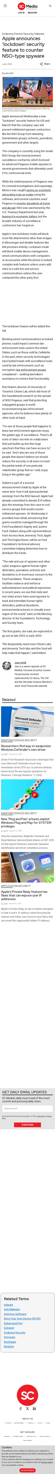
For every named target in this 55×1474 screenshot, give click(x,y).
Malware (39, 33)
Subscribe (27, 1125)
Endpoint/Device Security (17, 33)
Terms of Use (41, 1116)
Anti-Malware (12, 1309)
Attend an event (31, 1436)
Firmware (9, 1337)
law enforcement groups (31, 369)
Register (32, 13)
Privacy (48, 1423)
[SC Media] (27, 6)
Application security (16, 886)
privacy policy (47, 1462)
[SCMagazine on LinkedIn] (34, 1408)
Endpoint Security (14, 1332)
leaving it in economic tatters (19, 216)
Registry (9, 1346)
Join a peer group (44, 1436)
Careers (40, 1423)
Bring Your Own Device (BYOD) (22, 1318)
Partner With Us (27, 1440)
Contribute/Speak (18, 1436)
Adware (8, 1304)
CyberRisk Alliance (19, 1423)
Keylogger (10, 1341)
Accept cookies (27, 1470)
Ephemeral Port (13, 1323)
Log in (21, 13)
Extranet (9, 1328)
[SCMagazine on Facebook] (20, 1408)
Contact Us (31, 1423)
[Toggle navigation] (5, 6)
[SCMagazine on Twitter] (27, 1408)
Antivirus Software (15, 1314)
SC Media (7, 1423)
